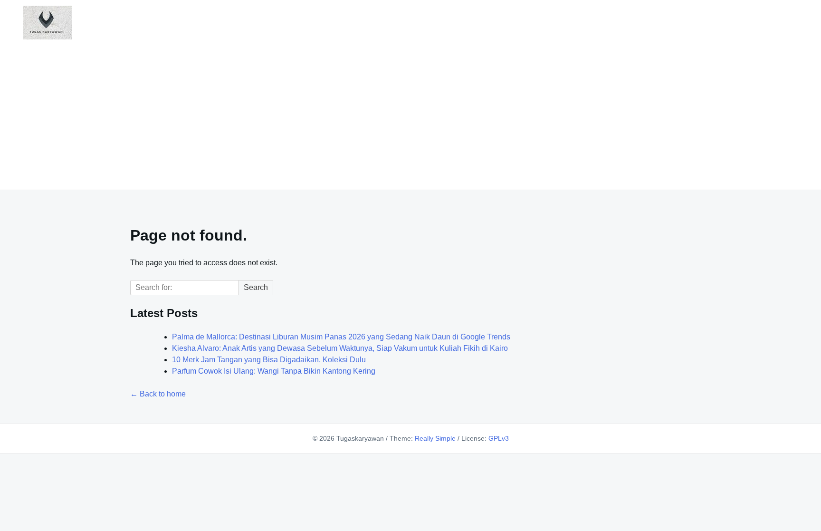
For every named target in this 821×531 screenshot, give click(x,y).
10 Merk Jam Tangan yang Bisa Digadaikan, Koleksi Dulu (269, 360)
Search (256, 287)
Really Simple (435, 438)
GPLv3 (498, 438)
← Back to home (158, 394)
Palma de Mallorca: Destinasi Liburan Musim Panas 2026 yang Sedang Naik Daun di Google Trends (341, 337)
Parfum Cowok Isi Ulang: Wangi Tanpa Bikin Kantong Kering (273, 371)
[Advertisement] (410, 112)
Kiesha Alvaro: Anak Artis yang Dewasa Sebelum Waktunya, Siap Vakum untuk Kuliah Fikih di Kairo (340, 348)
